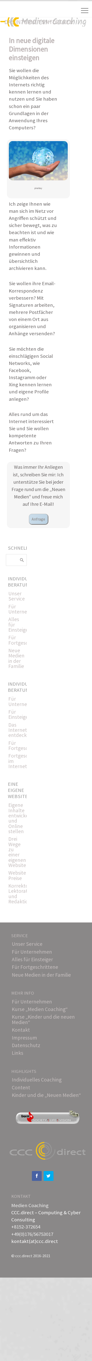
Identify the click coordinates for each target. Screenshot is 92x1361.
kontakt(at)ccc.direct (34, 1241)
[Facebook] (37, 1176)
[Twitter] (48, 1176)
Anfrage (38, 519)
